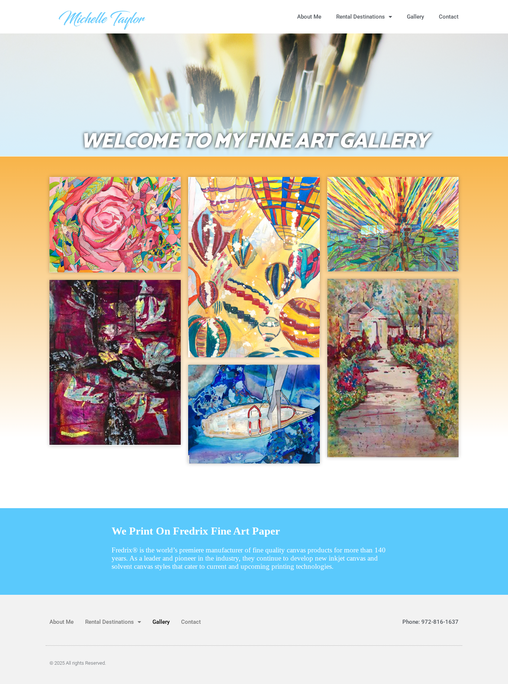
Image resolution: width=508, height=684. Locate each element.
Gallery (415, 16)
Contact (449, 16)
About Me (309, 16)
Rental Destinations (360, 16)
